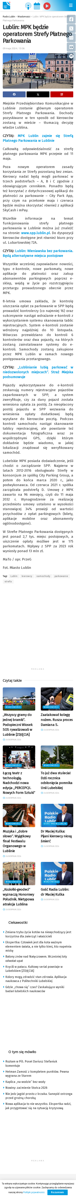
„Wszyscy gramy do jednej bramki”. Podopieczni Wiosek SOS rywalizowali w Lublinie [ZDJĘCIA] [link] (17, 724)
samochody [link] (43, 576)
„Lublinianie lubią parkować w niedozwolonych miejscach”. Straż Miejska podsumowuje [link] (38, 372)
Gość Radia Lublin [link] (55, 823)
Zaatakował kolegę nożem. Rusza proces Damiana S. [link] (57, 720)
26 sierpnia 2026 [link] (13, 740)
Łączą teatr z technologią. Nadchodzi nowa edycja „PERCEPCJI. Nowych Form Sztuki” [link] (19, 783)
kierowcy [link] (27, 576)
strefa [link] (8, 581)
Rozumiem (57, 1192)
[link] (6, 5)
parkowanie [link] (61, 576)
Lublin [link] (14, 576)
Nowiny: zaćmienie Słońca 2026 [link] (26, 1087)
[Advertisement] (38, 628)
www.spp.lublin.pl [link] (35, 233)
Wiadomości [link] (13, 707)
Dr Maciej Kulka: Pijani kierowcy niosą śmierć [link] (56, 836)
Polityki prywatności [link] (33, 1192)
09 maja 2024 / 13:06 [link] (14, 48)
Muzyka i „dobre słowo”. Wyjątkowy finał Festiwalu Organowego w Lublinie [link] (17, 841)
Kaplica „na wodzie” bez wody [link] (25, 1082)
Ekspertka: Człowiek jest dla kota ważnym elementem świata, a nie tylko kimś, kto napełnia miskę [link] (38, 946)
